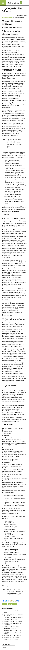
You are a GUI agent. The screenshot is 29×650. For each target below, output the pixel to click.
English (5, 604)
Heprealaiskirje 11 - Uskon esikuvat (11, 635)
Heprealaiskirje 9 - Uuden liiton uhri (12, 630)
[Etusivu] (14, 2)
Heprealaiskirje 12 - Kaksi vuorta (11, 637)
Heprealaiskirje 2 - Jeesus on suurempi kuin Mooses (13, 614)
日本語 (10, 604)
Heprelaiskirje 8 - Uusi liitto (10, 628)
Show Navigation (3, 3)
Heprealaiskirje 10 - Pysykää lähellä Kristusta (12, 633)
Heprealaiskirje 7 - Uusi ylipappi (11, 626)
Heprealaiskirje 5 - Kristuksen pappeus (13, 621)
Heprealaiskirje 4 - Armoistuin (10, 619)
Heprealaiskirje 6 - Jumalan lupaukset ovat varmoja (12, 624)
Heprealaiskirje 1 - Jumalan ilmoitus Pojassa (12, 611)
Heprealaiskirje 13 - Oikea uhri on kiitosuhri (11, 640)
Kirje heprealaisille (7, 17)
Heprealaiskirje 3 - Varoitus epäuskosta (13, 617)
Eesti (15, 604)
